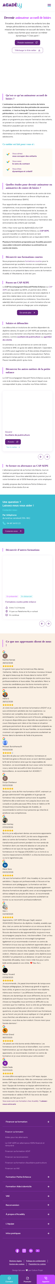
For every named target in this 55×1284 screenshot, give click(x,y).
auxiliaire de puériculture (28, 337)
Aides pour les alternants (16, 1137)
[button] (40, 457)
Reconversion (12, 1205)
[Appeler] (45, 1278)
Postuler (27, 1281)
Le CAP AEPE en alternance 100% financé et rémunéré (25, 1144)
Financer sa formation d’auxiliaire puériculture (26, 1162)
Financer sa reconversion (16, 1157)
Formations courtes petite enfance (20, 602)
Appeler (45, 1281)
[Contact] (9, 1278)
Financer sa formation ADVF (17, 1151)
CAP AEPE (44, 231)
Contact (9, 1281)
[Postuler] (27, 1278)
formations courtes (33, 261)
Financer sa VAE (12, 1168)
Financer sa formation (14, 1132)
